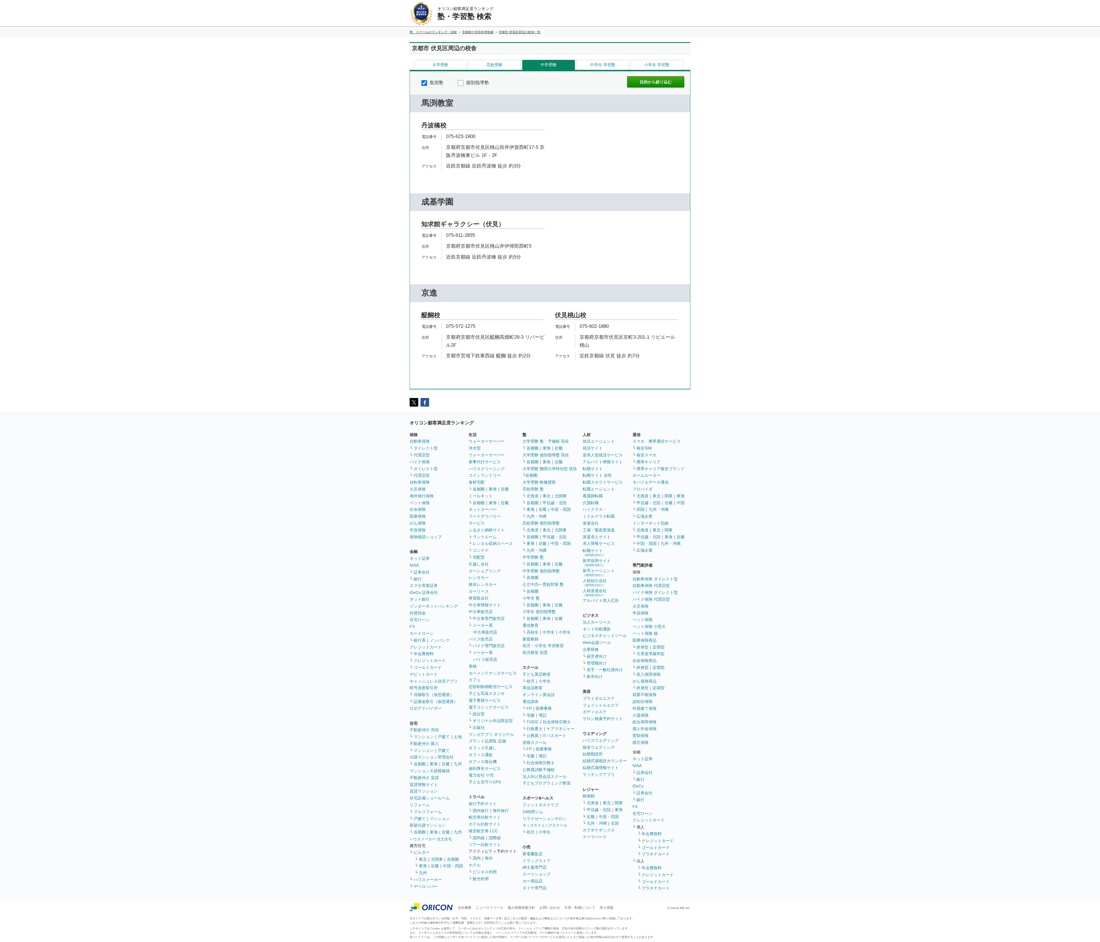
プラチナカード (656, 854)
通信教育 (530, 625)
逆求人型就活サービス (603, 455)
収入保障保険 (649, 674)
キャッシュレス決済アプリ (434, 681)
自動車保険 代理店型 (651, 585)
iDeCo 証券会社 (424, 592)
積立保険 (640, 742)
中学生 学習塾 (602, 64)
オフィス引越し (483, 748)
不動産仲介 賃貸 (424, 777)
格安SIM (644, 448)
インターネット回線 (650, 523)
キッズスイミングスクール (544, 825)
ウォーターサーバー (487, 441)
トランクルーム (483, 537)
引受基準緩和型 (651, 653)
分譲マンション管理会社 (432, 757)
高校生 (533, 632)
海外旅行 (501, 810)
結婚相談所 (593, 754)
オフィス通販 (481, 754)
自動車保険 (420, 441)
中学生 (549, 632)
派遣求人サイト (597, 537)
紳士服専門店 (534, 867)
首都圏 (420, 764)
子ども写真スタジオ (487, 693)
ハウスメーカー (428, 879)
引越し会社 (479, 564)
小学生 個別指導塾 (539, 611)
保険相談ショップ (426, 537)
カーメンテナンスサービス (493, 673)
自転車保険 (420, 482)
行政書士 (535, 728)
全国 (615, 823)
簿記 (543, 715)
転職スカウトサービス (603, 482)
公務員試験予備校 (538, 769)
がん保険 (418, 523)
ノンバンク (440, 640)
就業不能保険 (644, 694)
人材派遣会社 (595, 592)
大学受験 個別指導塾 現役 (545, 455)
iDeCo (638, 786)
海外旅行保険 (422, 496)
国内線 (479, 837)
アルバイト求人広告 (601, 600)
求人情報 (606, 908)
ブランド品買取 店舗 (487, 741)
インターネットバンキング (434, 606)
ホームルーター (646, 475)
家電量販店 (532, 854)
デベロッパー (426, 886)
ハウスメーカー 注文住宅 (431, 839)
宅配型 (479, 557)
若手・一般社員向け (605, 669)
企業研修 (591, 649)
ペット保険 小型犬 (649, 626)
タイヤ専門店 (534, 888)
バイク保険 (420, 462)
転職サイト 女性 (597, 475)
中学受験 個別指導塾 (541, 571)
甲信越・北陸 (555, 502)
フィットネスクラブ (540, 805)
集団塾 (436, 82)
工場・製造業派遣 (599, 530)
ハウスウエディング (601, 740)
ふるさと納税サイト (487, 530)
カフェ (475, 679)
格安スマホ (647, 455)
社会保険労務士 (557, 722)
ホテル (475, 865)
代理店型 (422, 455)
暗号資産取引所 (424, 687)
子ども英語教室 (536, 674)
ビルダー (422, 852)
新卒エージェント (599, 572)
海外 (489, 858)
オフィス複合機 (483, 761)
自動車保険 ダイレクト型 (655, 579)
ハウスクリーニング (487, 468)
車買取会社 (479, 598)
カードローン (422, 633)
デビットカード (424, 674)
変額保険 (640, 735)
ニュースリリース (489, 908)
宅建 (531, 715)
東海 (434, 764)
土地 (458, 736)
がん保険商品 (644, 681)
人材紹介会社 (595, 582)
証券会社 (422, 572)
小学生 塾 (531, 598)
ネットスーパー (483, 509)
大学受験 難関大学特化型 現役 (549, 468)
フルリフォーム (428, 811)
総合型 (479, 714)
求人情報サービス (599, 543)
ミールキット (481, 496)
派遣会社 (591, 523)
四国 (641, 509)
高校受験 (494, 64)
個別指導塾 (477, 82)
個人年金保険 (644, 728)
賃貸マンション (424, 791)
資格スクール (534, 742)
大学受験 (440, 64)
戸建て (444, 736)
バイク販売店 (481, 639)
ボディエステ (595, 712)
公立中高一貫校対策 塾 (543, 584)
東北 (423, 859)
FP (529, 708)
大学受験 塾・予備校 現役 (545, 441)
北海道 (533, 496)
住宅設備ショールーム (430, 798)
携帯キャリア (649, 462)
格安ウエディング (599, 747)
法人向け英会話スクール (544, 776)
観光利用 (481, 878)
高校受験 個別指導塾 (541, 523)
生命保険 (418, 509)
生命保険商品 (644, 660)
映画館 (589, 796)
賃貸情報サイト (424, 784)
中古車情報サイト (485, 605)
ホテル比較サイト (485, 824)
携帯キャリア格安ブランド (661, 468)
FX (412, 626)
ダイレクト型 (426, 448)
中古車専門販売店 (489, 618)
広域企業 (645, 516)
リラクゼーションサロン (544, 818)
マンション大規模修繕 (430, 770)
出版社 (479, 727)
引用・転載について (579, 908)
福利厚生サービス (485, 768)
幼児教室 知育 (535, 652)
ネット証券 (420, 558)
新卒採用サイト (597, 562)
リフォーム (420, 805)
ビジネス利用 (485, 872)
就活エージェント (599, 441)
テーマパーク (595, 837)
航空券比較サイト (485, 817)
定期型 (659, 647)
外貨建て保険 (644, 708)
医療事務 (544, 708)
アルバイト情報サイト (603, 462)
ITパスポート (554, 735)
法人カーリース (597, 622)
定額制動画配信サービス (491, 686)
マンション (424, 736)
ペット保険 (420, 502)
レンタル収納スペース (493, 543)
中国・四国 (453, 866)
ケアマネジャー (561, 728)
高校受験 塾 (533, 489)
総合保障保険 (644, 722)
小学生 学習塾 (656, 64)
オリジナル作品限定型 (493, 720)
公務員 (533, 735)
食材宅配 (477, 482)
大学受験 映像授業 (539, 482)
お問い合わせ (549, 908)
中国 (681, 502)
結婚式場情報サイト (601, 767)
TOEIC (533, 722)
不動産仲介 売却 (424, 730)
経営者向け (597, 656)
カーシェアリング (485, 571)
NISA (414, 565)
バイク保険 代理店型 (651, 599)
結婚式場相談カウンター (605, 760)
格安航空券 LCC (483, 831)
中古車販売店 (481, 611)
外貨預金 (418, 613)
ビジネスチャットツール (605, 635)
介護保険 (640, 715)
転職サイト (593, 468)
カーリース (479, 591)
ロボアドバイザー (426, 708)
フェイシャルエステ (601, 705)
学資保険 (418, 530)
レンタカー (479, 577)
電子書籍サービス (485, 700)
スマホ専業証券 (424, 585)
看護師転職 (593, 496)
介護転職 (591, 502)
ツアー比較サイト (485, 844)
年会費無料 (424, 653)
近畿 (446, 764)
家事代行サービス (485, 462)
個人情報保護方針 (521, 908)
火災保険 (418, 489)
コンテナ (481, 550)
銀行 (418, 579)
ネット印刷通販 (597, 629)
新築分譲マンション (428, 825)
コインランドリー (485, 475)
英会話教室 (532, 687)
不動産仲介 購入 (424, 743)
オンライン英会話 (538, 694)
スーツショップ (536, 874)
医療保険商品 (644, 640)
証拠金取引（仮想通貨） (436, 701)
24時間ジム (532, 811)
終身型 (643, 647)
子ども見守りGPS (485, 782)
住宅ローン (420, 619)
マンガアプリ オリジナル (491, 734)
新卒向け (595, 676)
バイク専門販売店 (489, 645)
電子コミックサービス (489, 707)
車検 (473, 666)
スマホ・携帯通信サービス (656, 441)
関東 (619, 803)
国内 (477, 858)
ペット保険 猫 (645, 633)
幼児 (531, 681)
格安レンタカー (483, 584)
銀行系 (420, 640)
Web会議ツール (597, 642)
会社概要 (465, 908)
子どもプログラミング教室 (546, 783)
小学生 (565, 632)
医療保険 (418, 516)
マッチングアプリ (599, 774)
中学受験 (549, 64)
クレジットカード (426, 647)
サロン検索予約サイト (603, 718)
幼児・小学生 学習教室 (543, 645)
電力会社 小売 (481, 775)
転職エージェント (599, 489)
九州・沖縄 (537, 516)
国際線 (495, 837)
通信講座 (530, 701)
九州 (458, 764)
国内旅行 (481, 810)
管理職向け (597, 663)
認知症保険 (642, 701)
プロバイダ (642, 489)
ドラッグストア (536, 860)
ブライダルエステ (599, 698)
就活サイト (593, 448)
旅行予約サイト (483, 803)
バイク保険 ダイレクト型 (655, 592)
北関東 (437, 859)
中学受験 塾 (533, 557)
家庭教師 (530, 639)
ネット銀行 (420, 599)
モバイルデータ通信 (650, 482)
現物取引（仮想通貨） (434, 694)
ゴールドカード (428, 667)
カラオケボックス (599, 830)
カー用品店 (532, 881)
